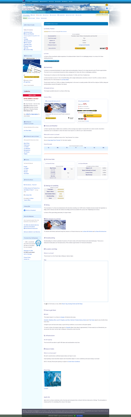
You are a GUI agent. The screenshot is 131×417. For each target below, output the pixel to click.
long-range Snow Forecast (54, 140)
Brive (55, 320)
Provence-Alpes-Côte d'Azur (38, 12)
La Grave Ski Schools (87, 231)
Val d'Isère (26, 173)
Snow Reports (44, 1)
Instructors (70, 15)
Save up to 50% (80, 48)
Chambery (51, 320)
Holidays (53, 15)
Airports (65, 1)
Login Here (27, 82)
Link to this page (28, 254)
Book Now (90, 115)
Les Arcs (26, 170)
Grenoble (87, 45)
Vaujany (25, 153)
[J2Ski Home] (28, 5)
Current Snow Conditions (74, 361)
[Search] (106, 5)
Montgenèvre (27, 150)
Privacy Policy (27, 257)
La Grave (26, 15)
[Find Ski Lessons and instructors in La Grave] (55, 107)
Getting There (28, 44)
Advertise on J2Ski (28, 250)
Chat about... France (30, 184)
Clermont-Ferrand (74, 320)
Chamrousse (27, 145)
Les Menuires (27, 148)
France (29, 12)
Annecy (81, 320)
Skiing (26, 39)
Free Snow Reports (32, 77)
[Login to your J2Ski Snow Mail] (32, 65)
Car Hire (79, 15)
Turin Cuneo (92, 320)
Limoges (81, 45)
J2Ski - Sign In (104, 12)
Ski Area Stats (28, 32)
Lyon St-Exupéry (61, 320)
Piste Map (32, 18)
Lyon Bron (67, 320)
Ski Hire (40, 15)
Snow (33, 15)
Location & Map (29, 49)
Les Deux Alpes (65, 79)
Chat (71, 1)
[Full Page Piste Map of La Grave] (52, 378)
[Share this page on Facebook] (107, 9)
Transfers (62, 15)
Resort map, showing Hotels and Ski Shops (72, 303)
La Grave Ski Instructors (53, 101)
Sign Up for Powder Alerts (52, 61)
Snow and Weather (31, 35)
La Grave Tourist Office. (28, 199)
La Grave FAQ (28, 195)
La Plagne (26, 168)
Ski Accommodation (30, 226)
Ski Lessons (28, 42)
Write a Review (64, 31)
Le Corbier (26, 146)
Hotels (46, 15)
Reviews (44, 18)
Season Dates (28, 46)
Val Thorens (26, 152)
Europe (24, 12)
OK (74, 415)
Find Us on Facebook (30, 210)
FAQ (39, 18)
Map (25, 18)
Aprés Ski (26, 48)
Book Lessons (51, 118)
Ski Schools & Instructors (31, 228)
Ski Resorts (35, 1)
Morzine (26, 171)
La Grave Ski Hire (84, 101)
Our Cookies (79, 415)
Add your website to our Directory (32, 232)
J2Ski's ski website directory (32, 225)
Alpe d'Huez (26, 143)
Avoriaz (25, 166)
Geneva (85, 320)
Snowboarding (28, 41)
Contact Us (26, 259)
